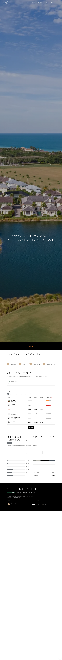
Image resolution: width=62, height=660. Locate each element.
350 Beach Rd (13, 414)
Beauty (27, 393)
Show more (31, 427)
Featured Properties (32, 2)
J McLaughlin (13, 404)
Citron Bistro (13, 400)
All (8, 393)
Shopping (18, 393)
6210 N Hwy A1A (13, 405)
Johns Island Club (14, 413)
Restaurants (13, 393)
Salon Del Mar (13, 421)
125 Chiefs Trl (13, 418)
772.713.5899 (52, 2)
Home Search (40, 2)
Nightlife (31, 393)
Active (23, 393)
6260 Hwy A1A (13, 401)
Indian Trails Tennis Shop (15, 417)
